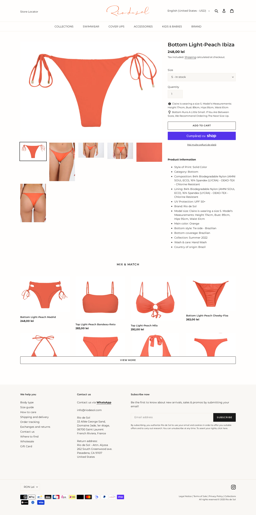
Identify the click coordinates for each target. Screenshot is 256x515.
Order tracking (30, 422)
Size (170, 70)
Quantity (173, 87)
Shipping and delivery (34, 417)
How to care (28, 412)
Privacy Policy (216, 496)
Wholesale (27, 441)
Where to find (29, 436)
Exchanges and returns (35, 426)
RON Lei (29, 487)
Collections (230, 496)
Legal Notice (185, 496)
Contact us (27, 431)
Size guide (27, 407)
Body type (27, 402)
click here (223, 428)
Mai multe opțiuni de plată (201, 144)
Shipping (190, 57)
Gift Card (26, 446)
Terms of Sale (200, 496)
